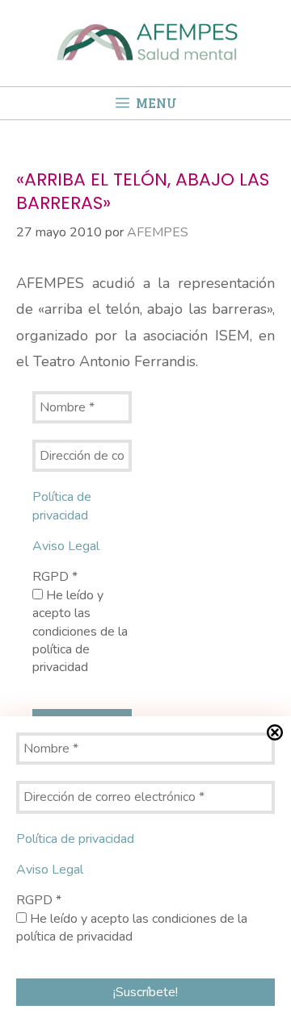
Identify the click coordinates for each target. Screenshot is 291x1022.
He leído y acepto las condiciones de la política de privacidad (80, 631)
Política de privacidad (61, 506)
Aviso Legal (65, 546)
